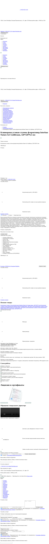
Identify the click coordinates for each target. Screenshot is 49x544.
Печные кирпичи (7, 118)
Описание (4, 215)
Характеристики (17, 215)
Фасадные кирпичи (7, 110)
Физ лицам (5, 48)
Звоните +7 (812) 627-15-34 (6, 31)
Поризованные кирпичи (8, 108)
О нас (4, 42)
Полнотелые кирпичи (8, 114)
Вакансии (5, 493)
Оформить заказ (4, 533)
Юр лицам (5, 47)
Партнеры (5, 492)
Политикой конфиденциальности (14, 455)
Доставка (5, 44)
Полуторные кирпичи (8, 121)
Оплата (4, 43)
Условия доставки (4, 213)
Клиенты (5, 486)
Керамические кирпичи (8, 113)
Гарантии (5, 485)
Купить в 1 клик (42, 266)
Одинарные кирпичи (7, 120)
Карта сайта (29, 476)
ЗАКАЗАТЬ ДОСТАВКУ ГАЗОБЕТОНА (8, 344)
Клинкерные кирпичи (8, 112)
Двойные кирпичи (7, 122)
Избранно (5, 497)
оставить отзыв (4, 234)
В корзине (15, 266)
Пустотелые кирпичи (7, 116)
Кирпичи (5, 41)
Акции (4, 46)
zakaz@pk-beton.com (17, 31)
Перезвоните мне (4, 32)
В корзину (6, 266)
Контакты (5, 50)
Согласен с (12, 455)
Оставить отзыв (39, 507)
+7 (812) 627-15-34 (24, 9)
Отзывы (5, 49)
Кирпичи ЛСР (6, 119)
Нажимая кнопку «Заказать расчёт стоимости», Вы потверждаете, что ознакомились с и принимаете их (23, 509)
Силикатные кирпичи (8, 111)
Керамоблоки (6, 109)
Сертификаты (6, 494)
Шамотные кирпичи (7, 117)
